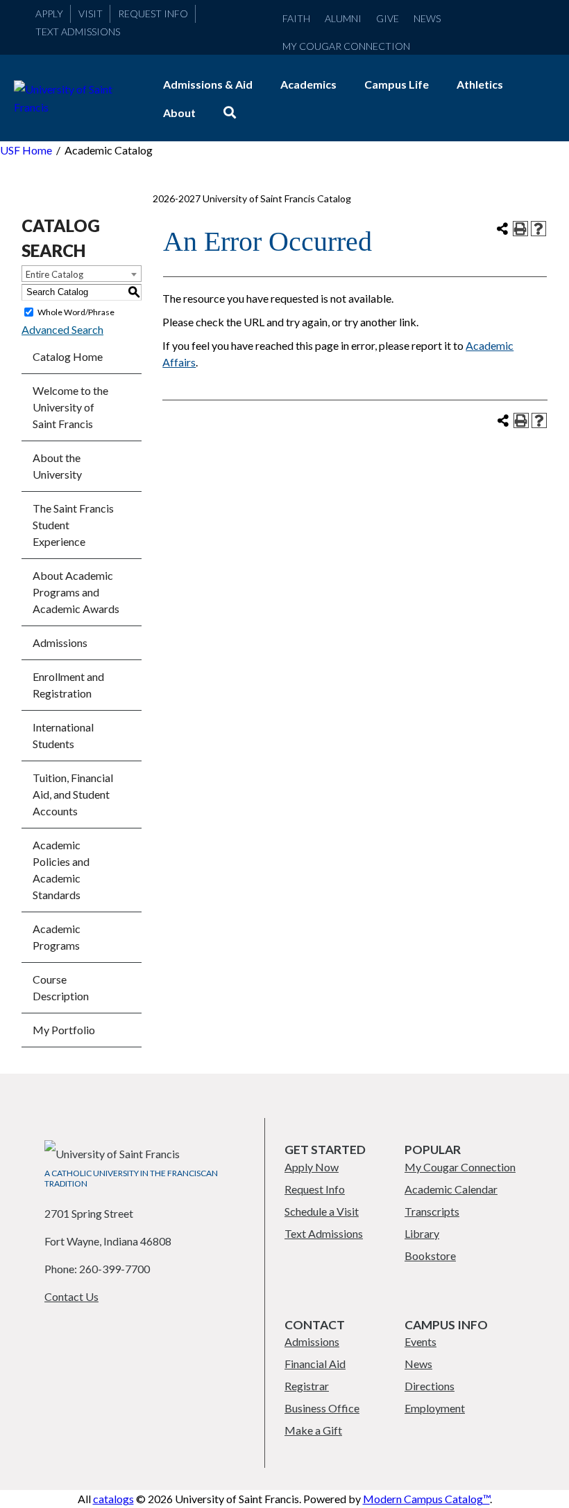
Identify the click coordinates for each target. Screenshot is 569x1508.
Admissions (60, 642)
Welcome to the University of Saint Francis (70, 407)
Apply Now (311, 1166)
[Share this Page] (502, 228)
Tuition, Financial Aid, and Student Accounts (73, 794)
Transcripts (432, 1211)
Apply (49, 13)
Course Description (61, 987)
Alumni (343, 18)
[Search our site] (230, 112)
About (179, 112)
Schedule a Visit (321, 1211)
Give (387, 18)
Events (420, 1341)
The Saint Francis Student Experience (73, 525)
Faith (296, 18)
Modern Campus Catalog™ (426, 1498)
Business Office (321, 1407)
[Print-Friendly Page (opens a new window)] (520, 228)
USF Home (26, 150)
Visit (90, 13)
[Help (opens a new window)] (538, 228)
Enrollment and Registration (68, 685)
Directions (430, 1385)
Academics (308, 84)
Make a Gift (313, 1430)
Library (422, 1233)
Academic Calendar (451, 1189)
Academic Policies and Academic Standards (61, 869)
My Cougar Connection (346, 46)
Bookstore (430, 1255)
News (427, 18)
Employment (435, 1407)
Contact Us (71, 1296)
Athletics (480, 84)
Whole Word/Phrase (75, 312)
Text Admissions (77, 31)
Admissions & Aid (208, 84)
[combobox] (82, 273)
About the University (57, 466)
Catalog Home (68, 356)
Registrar (306, 1385)
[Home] (74, 107)
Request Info (153, 13)
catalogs (113, 1498)
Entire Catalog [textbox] (54, 274)
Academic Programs (56, 937)
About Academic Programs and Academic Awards (76, 592)
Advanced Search (62, 329)
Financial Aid (315, 1363)
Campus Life (396, 84)
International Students (63, 735)
